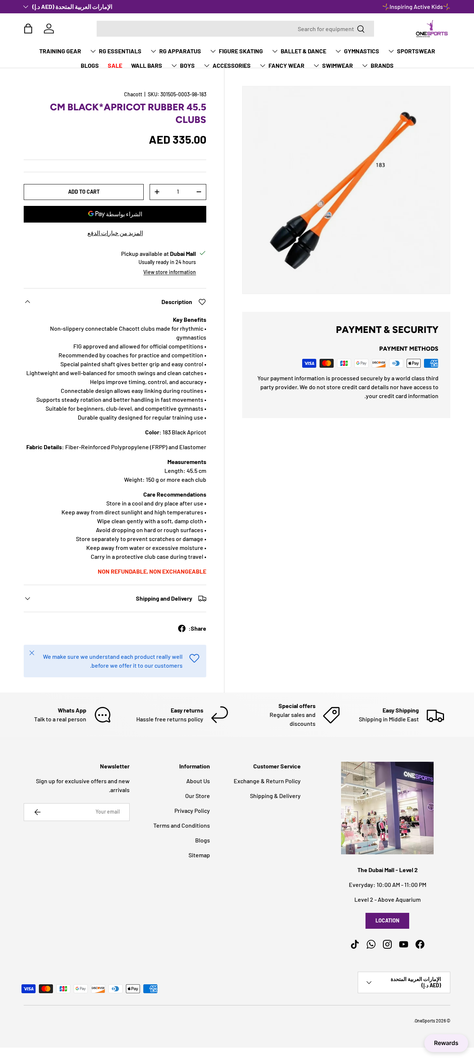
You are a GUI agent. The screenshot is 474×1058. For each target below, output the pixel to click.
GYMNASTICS (361, 50)
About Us (198, 780)
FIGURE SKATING (241, 50)
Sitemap (199, 854)
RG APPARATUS (180, 50)
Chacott (133, 94)
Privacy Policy (192, 810)
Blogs (202, 840)
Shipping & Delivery (275, 795)
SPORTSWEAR (416, 50)
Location (387, 920)
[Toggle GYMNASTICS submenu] (338, 51)
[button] (28, 28)
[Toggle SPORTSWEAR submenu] (391, 51)
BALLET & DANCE (303, 50)
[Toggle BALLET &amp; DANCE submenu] (274, 51)
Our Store (197, 795)
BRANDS (382, 65)
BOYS (187, 65)
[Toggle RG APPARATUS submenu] (153, 51)
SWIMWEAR (337, 65)
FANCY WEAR (286, 65)
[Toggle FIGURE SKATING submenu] (212, 51)
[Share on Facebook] (181, 628)
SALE (115, 65)
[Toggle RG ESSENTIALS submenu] (93, 51)
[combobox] (235, 29)
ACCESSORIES (232, 65)
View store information (169, 272)
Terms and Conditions (181, 825)
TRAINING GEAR (60, 50)
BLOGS (90, 65)
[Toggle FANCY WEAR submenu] (262, 65)
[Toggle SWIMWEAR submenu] (316, 65)
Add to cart (84, 191)
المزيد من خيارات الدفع (115, 232)
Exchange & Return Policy (267, 780)
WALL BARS (146, 65)
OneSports (425, 1020)
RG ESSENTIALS (120, 50)
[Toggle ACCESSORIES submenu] (206, 65)
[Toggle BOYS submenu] (174, 65)
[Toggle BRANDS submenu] (364, 65)
